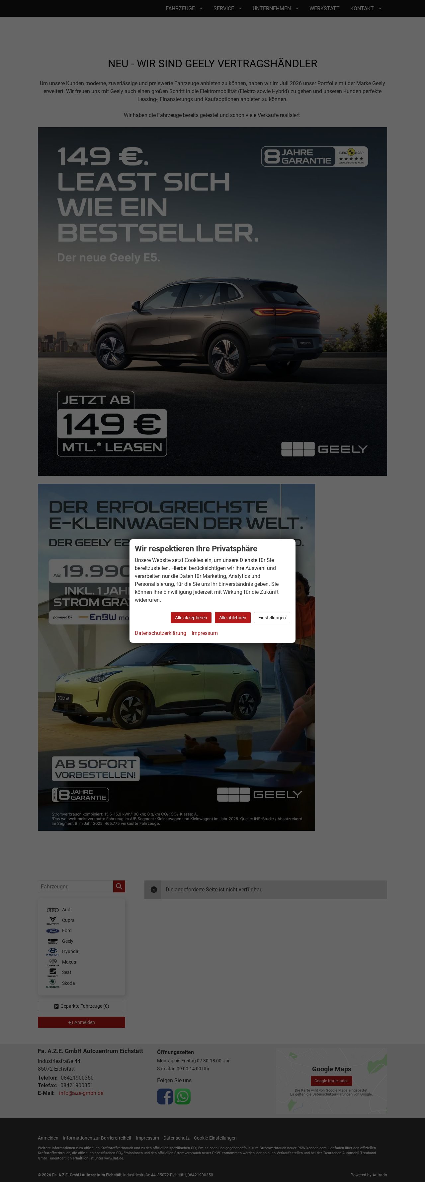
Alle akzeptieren (191, 617)
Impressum (205, 633)
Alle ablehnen (232, 617)
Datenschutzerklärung (160, 633)
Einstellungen (272, 617)
